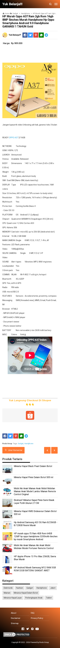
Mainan (7, 593)
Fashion (19, 588)
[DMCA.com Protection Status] (17, 636)
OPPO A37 (13, 137)
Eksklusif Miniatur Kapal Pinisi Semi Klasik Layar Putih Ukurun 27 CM (34, 501)
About (13, 613)
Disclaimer (15, 618)
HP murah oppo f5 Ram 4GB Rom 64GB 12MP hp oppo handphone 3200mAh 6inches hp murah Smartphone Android (35, 536)
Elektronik (8, 588)
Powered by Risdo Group (39, 642)
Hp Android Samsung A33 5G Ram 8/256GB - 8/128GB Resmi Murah (35, 524)
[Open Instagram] (32, 629)
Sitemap (15, 623)
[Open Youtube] (37, 629)
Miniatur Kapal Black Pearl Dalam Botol (33, 466)
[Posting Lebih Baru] (54, 450)
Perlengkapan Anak (33, 598)
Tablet (49, 598)
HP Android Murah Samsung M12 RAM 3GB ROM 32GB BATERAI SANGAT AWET (35, 569)
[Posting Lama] (47, 450)
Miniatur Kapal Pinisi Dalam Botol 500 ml (33, 477)
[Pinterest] (35, 35)
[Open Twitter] (27, 629)
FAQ (32, 613)
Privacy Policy (37, 618)
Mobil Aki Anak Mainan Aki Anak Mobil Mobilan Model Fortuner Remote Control (34, 547)
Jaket (52, 588)
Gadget (20, 444)
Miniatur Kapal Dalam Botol (26, 593)
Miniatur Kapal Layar (13, 598)
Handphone (28, 444)
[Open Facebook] (23, 629)
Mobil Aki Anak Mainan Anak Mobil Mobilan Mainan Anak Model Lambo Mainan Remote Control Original (35, 491)
